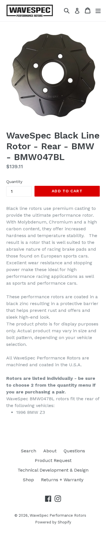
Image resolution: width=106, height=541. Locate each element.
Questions (74, 450)
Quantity (14, 181)
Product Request (53, 460)
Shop (28, 479)
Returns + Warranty (62, 479)
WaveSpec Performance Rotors (58, 515)
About (50, 450)
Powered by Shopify (53, 522)
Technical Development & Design (53, 470)
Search (28, 450)
